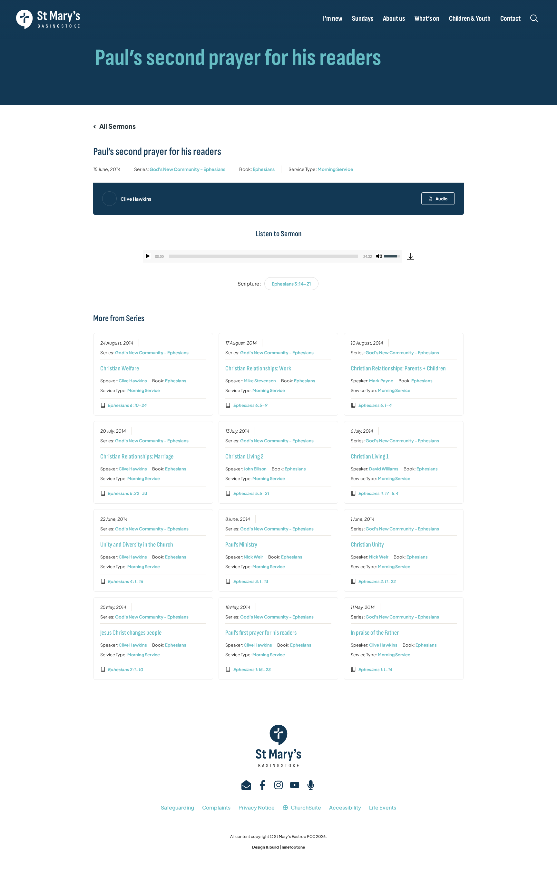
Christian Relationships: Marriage (136, 456)
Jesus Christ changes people (130, 633)
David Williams (383, 468)
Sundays (362, 18)
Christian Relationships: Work (258, 368)
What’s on (427, 18)
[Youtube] (294, 785)
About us (394, 18)
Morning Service (335, 169)
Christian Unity (367, 545)
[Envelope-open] (246, 785)
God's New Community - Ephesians (187, 169)
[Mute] (379, 256)
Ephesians (264, 169)
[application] (272, 256)
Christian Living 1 (369, 456)
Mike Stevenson (260, 380)
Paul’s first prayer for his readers (261, 633)
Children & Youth (470, 18)
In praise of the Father (375, 633)
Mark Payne (381, 380)
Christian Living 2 (244, 456)
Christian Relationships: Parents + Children (398, 368)
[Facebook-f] (262, 785)
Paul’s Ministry (241, 545)
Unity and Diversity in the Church (136, 545)
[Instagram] (278, 785)
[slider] (263, 256)
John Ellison (255, 468)
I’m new (332, 18)
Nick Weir (253, 556)
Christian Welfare (119, 368)
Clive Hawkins (136, 199)
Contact (510, 18)
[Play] (148, 256)
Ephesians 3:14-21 (291, 284)
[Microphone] (311, 785)
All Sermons (117, 126)
